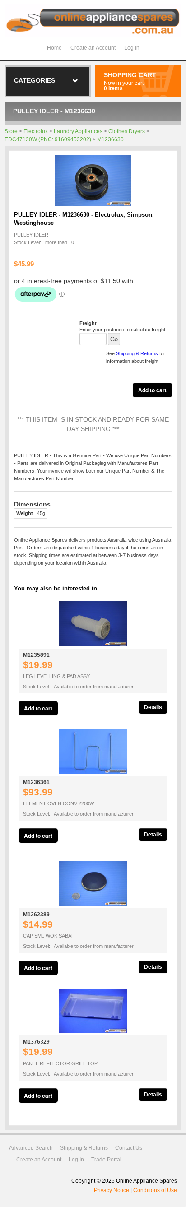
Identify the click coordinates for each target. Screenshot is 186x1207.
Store (11, 131)
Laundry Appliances (78, 131)
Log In (132, 48)
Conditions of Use (155, 1190)
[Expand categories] (75, 80)
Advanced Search (31, 1148)
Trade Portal (106, 1159)
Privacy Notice (111, 1190)
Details (153, 707)
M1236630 (110, 139)
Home (54, 48)
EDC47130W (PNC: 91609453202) (48, 139)
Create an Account (93, 48)
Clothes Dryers (126, 131)
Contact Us (128, 1148)
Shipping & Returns (137, 353)
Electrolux (35, 131)
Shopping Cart (130, 75)
